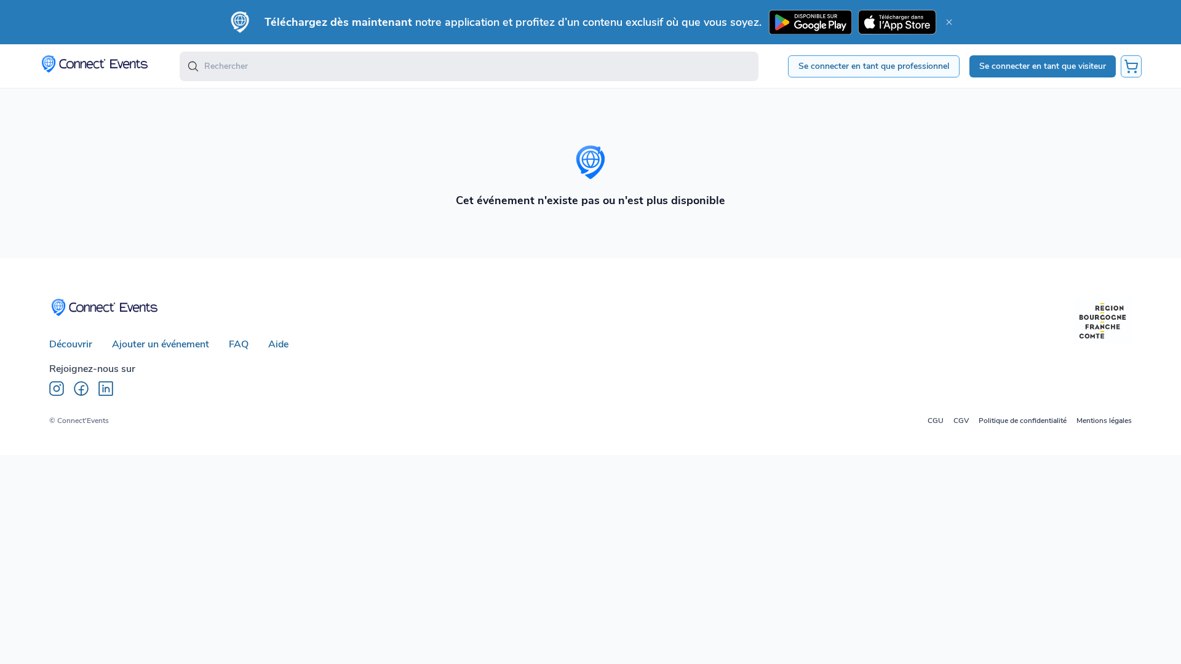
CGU (936, 420)
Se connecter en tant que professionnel (873, 66)
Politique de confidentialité (1023, 420)
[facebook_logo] (81, 388)
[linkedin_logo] (105, 388)
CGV (961, 420)
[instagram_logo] (56, 388)
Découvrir (70, 344)
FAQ (239, 344)
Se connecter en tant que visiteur (1042, 66)
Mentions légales (1104, 420)
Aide (278, 344)
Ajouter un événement (160, 344)
